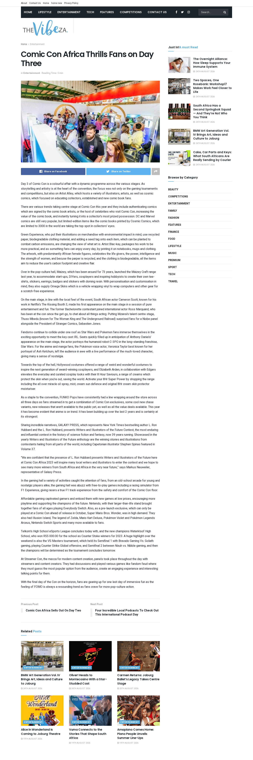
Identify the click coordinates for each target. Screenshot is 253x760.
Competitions (131, 12)
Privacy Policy (71, 3)
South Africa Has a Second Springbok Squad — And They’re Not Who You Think (212, 111)
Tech (90, 12)
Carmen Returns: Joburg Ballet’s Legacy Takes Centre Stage (138, 679)
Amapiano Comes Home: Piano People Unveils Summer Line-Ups (135, 733)
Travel (173, 281)
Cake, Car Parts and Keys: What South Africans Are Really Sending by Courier (212, 156)
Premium (174, 260)
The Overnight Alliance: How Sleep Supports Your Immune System (211, 63)
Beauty (173, 189)
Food (171, 239)
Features (107, 12)
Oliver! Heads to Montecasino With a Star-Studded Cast (88, 679)
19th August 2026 (32, 738)
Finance (173, 232)
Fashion (173, 218)
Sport (172, 267)
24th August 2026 (32, 688)
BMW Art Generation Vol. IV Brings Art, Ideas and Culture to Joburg (42, 679)
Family (172, 211)
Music (172, 253)
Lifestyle (44, 12)
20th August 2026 (128, 688)
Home (46, 3)
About (24, 3)
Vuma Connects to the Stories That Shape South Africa (87, 733)
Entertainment (69, 12)
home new (56, 3)
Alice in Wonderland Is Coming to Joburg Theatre (40, 731)
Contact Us (35, 3)
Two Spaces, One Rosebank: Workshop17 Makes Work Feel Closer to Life (212, 86)
